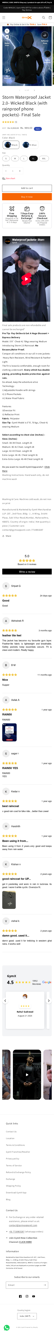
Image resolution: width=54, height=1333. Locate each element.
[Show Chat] (7, 1327)
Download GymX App (16, 1192)
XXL (44, 158)
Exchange (10, 1179)
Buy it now (27, 196)
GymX (23, 1327)
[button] (3, 17)
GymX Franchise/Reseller (18, 1151)
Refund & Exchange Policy (18, 1172)
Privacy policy (12, 1158)
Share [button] (8, 536)
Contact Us (11, 1131)
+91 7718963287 (16, 1231)
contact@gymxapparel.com (23, 1225)
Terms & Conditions (15, 1145)
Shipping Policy (13, 1185)
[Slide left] (19, 90)
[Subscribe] (44, 1285)
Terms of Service (14, 1165)
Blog (8, 1199)
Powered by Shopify (31, 1327)
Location (10, 1138)
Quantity (6, 165)
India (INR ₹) (25, 1316)
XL (33, 158)
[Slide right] (34, 90)
